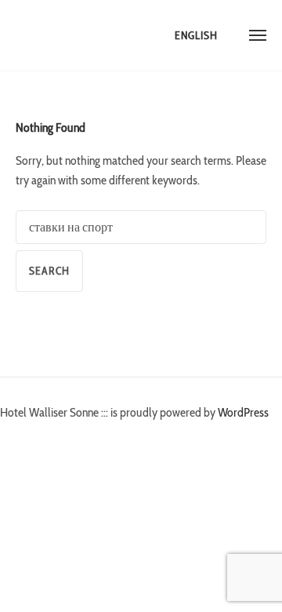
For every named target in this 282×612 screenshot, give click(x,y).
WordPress (243, 412)
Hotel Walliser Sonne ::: (74, 35)
